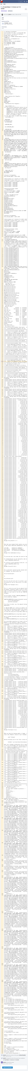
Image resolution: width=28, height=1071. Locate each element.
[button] (27, 1)
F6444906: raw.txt (8, 23)
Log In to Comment (7, 1067)
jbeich (10, 14)
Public (11, 11)
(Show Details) (22, 1055)
